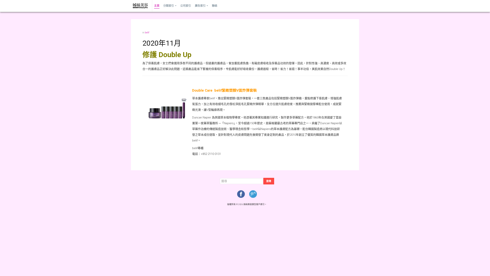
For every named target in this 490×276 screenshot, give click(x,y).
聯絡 (214, 5)
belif (147, 32)
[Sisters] (140, 6)
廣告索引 (200, 5)
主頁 (156, 5)
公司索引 (185, 5)
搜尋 (268, 181)
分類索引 (168, 5)
